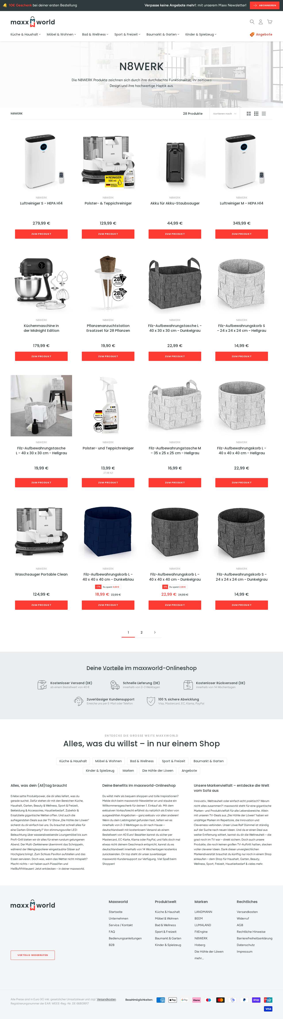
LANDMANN (203, 912)
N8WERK (41, 197)
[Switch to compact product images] (264, 114)
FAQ (112, 932)
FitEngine (201, 932)
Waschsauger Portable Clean (41, 574)
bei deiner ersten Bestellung (43, 5)
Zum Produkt (41, 234)
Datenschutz (246, 945)
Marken (128, 770)
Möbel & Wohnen (108, 761)
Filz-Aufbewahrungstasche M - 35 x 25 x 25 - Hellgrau (175, 451)
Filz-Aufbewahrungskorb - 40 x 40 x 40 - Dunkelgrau (175, 577)
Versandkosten (247, 912)
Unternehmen (118, 918)
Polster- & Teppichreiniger (108, 203)
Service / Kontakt (121, 925)
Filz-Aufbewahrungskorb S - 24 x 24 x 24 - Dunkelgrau (242, 577)
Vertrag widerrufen (32, 955)
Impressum (244, 951)
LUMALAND (203, 925)
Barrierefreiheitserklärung (254, 938)
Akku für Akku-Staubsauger (175, 203)
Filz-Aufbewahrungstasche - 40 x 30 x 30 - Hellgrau (41, 451)
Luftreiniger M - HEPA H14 (241, 203)
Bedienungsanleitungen (125, 938)
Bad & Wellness (142, 761)
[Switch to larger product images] (249, 114)
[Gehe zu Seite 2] (154, 632)
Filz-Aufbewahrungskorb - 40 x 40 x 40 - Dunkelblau (108, 577)
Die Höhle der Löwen (157, 770)
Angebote (189, 770)
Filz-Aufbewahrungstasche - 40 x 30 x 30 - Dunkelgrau (175, 328)
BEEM (199, 918)
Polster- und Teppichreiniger (108, 448)
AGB (240, 925)
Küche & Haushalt (73, 761)
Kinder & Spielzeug (100, 770)
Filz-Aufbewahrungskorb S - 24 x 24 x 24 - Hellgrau (241, 328)
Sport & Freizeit (173, 761)
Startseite (115, 912)
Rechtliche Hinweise (251, 932)
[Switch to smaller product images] (256, 114)
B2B (112, 945)
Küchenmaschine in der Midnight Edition (41, 328)
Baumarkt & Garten (209, 761)
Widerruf (243, 918)
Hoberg (200, 945)
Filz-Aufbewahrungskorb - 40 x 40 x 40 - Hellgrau (241, 451)
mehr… (199, 958)
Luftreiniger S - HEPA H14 (41, 203)
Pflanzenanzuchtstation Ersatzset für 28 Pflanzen (108, 328)
